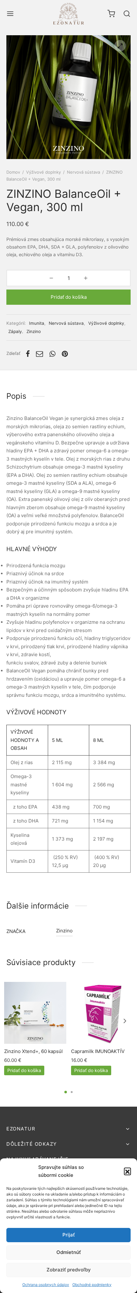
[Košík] (111, 13)
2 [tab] (72, 1092)
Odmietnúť (68, 1252)
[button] (127, 1171)
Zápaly (15, 331)
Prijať (68, 1235)
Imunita (36, 323)
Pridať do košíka (69, 297)
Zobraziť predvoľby (69, 1270)
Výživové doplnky (43, 172)
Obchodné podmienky (92, 1284)
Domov (13, 172)
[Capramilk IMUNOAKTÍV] (102, 1013)
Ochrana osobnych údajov (45, 1284)
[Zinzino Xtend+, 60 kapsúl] (35, 1013)
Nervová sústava (83, 172)
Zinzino (33, 331)
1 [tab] (65, 1092)
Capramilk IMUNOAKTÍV (98, 1051)
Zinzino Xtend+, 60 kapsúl (33, 1051)
